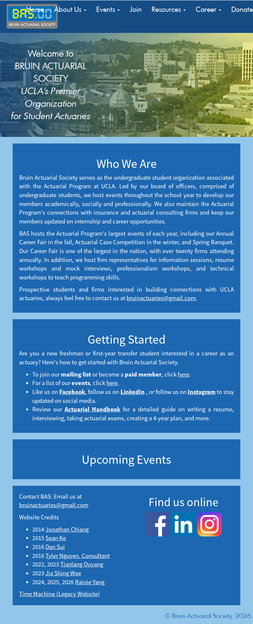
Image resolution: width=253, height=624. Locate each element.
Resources (167, 9)
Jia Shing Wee (63, 573)
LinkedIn (133, 392)
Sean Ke (55, 538)
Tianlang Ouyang (81, 564)
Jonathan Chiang (67, 529)
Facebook (72, 392)
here (183, 374)
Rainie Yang (89, 582)
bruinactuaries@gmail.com (161, 298)
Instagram (201, 392)
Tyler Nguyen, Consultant (77, 555)
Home (35, 9)
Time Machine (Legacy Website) (59, 594)
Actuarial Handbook (92, 409)
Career (207, 9)
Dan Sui (55, 547)
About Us (68, 9)
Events (106, 9)
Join (136, 9)
